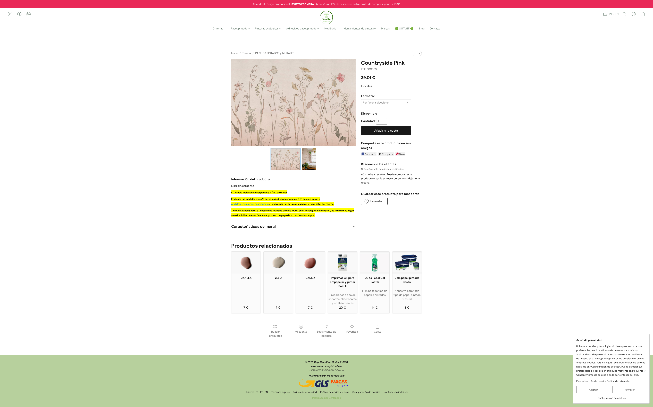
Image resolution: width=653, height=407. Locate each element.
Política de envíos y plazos (334, 392)
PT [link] (261, 392)
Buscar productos (275, 334)
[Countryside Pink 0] (286, 159)
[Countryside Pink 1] (309, 159)
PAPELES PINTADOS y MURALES (274, 53)
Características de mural (253, 226)
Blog (421, 28)
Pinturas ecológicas (267, 28)
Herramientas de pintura (359, 28)
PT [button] (611, 14)
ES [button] (605, 14)
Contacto (435, 28)
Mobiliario (330, 28)
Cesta (377, 331)
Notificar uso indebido (396, 392)
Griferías (218, 28)
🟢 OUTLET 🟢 (404, 28)
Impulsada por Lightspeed (326, 397)
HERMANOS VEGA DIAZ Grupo (326, 370)
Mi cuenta (301, 331)
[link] (611, 396)
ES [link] (257, 392)
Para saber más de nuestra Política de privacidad (603, 381)
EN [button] (617, 14)
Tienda (246, 53)
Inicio (234, 53)
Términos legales (280, 392)
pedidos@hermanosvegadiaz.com (250, 203)
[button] (326, 17)
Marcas (385, 28)
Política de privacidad (305, 392)
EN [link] (266, 392)
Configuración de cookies (366, 392)
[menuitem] (414, 53)
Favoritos (352, 331)
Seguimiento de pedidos (326, 334)
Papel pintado (239, 28)
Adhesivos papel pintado (301, 28)
